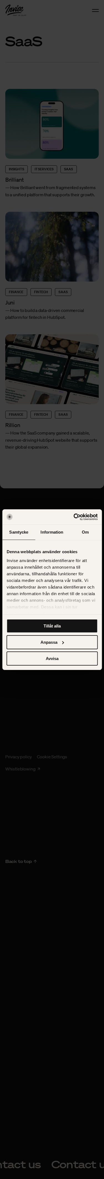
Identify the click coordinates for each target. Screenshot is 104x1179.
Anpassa (48, 642)
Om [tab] (85, 532)
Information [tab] (51, 532)
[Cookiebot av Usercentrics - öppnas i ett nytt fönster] (74, 516)
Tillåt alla (52, 626)
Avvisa (52, 658)
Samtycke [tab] (18, 532)
